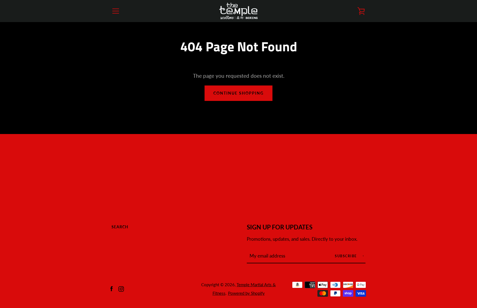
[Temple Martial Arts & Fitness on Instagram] (121, 288)
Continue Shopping (238, 93)
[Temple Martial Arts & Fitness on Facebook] (111, 288)
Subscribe (346, 256)
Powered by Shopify (246, 293)
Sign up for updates (279, 227)
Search (120, 226)
